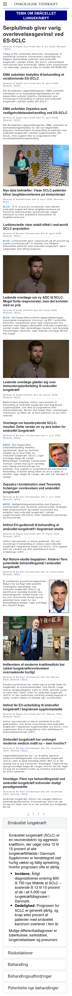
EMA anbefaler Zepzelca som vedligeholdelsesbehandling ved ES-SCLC (35, 110)
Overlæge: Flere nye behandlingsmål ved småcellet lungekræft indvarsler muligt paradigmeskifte (34, 782)
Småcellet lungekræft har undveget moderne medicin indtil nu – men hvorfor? (34, 741)
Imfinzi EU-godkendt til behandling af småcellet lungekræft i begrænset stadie (33, 526)
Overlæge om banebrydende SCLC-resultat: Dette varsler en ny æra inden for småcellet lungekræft (34, 426)
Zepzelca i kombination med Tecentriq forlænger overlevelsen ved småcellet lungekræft (31, 488)
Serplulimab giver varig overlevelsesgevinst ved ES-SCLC (33, 34)
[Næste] (44, 814)
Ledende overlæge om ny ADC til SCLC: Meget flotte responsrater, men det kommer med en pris (35, 301)
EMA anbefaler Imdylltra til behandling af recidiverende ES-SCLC (33, 76)
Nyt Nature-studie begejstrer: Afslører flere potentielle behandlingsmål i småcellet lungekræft (35, 563)
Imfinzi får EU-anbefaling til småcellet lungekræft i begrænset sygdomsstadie (32, 707)
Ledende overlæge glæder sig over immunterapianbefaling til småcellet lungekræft (30, 386)
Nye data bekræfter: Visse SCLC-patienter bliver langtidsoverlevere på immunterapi (34, 192)
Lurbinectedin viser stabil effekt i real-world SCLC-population (35, 226)
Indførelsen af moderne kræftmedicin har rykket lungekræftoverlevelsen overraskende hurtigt (34, 668)
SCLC (8, 49)
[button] (5, 4)
